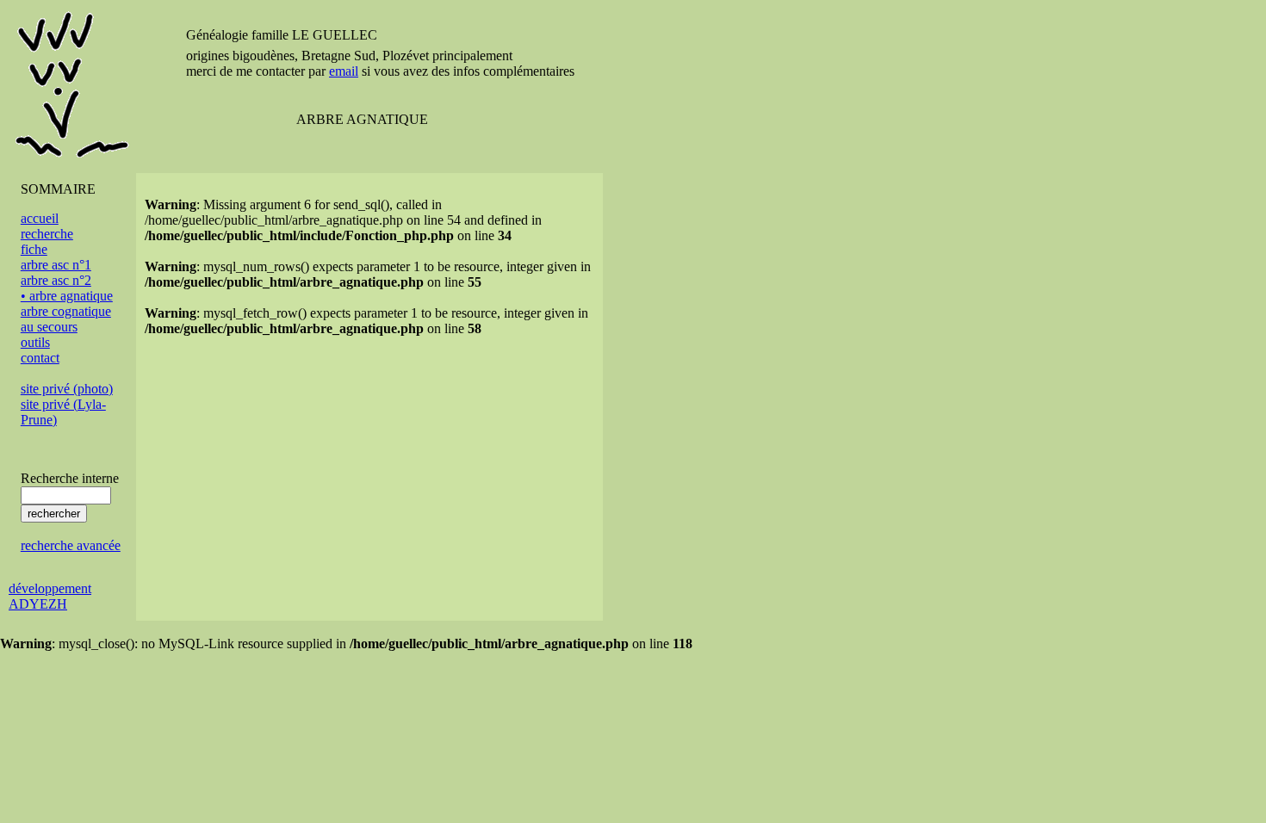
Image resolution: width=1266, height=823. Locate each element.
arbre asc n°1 (56, 264)
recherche (47, 233)
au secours (49, 326)
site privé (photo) (67, 388)
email (343, 71)
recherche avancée (71, 545)
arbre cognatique (66, 311)
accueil (40, 218)
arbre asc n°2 (56, 280)
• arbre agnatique (67, 295)
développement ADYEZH (50, 596)
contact (40, 357)
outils (35, 342)
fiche (34, 249)
